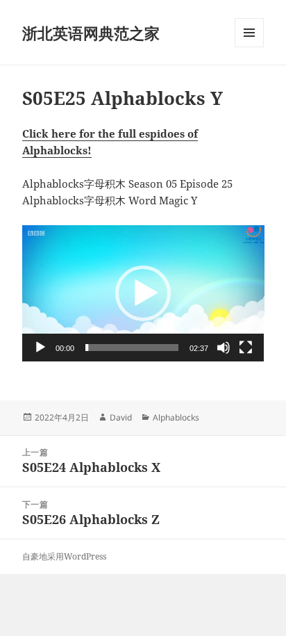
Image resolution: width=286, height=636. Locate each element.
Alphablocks (176, 417)
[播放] (40, 347)
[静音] (223, 347)
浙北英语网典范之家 (91, 32)
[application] (143, 293)
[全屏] (246, 347)
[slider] (132, 347)
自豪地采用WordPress (64, 556)
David (121, 417)
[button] (143, 293)
